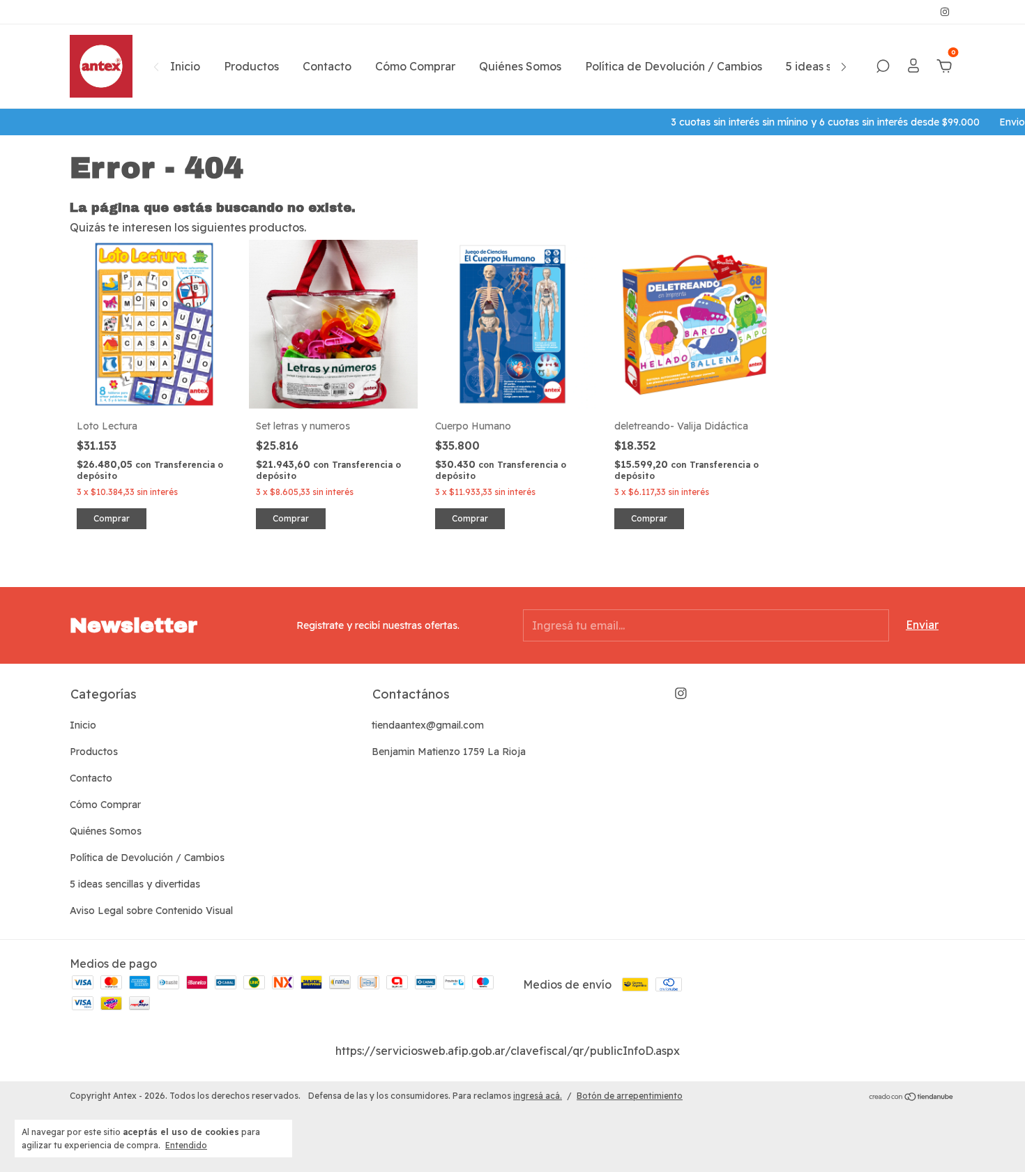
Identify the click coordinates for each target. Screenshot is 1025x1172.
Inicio (185, 66)
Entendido (186, 1145)
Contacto (327, 66)
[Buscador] (882, 67)
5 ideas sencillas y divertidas (135, 884)
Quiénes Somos (520, 66)
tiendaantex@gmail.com (428, 725)
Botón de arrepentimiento (630, 1095)
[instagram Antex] (945, 12)
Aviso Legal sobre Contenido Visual (151, 910)
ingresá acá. (537, 1095)
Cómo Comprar (415, 66)
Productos (251, 66)
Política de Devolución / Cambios (673, 66)
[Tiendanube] (911, 1097)
